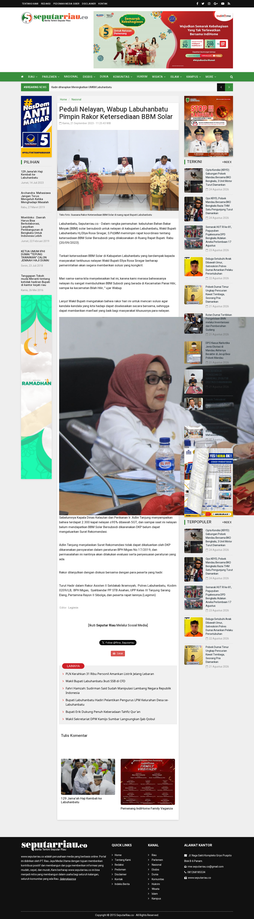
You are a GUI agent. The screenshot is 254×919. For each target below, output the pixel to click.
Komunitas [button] (121, 77)
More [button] (209, 77)
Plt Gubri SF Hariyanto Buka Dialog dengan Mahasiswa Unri (218, 431)
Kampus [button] (192, 77)
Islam (155, 894)
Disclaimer (89, 3)
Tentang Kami (30, 3)
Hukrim (142, 77)
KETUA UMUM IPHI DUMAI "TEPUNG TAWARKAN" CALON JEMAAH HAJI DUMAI (35, 256)
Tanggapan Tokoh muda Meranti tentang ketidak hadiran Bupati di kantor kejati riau (35, 280)
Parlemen (157, 860)
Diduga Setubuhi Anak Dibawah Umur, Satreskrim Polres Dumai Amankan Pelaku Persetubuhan (219, 266)
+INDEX (227, 162)
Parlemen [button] (49, 77)
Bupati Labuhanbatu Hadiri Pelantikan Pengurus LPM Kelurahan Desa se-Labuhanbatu (117, 702)
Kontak (102, 3)
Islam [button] (174, 77)
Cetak (119, 653)
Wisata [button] (157, 77)
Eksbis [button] (88, 77)
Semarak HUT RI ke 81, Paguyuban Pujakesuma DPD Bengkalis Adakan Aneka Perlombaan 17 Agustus (219, 236)
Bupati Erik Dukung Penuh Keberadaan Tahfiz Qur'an (103, 712)
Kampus (156, 899)
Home (63, 99)
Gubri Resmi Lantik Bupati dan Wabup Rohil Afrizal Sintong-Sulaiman (91, 87)
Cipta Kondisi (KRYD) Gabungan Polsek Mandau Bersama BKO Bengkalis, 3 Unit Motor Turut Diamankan (219, 177)
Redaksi (46, 3)
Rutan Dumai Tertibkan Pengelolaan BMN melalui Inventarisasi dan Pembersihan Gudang (219, 322)
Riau (154, 855)
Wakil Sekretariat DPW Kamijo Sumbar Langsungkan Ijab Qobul (110, 719)
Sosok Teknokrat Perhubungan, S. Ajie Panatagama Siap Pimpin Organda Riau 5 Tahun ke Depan (219, 407)
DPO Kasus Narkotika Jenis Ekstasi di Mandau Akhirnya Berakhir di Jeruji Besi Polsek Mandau (218, 350)
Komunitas (158, 879)
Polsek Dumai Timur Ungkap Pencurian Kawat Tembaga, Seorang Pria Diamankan (217, 294)
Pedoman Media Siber (66, 3)
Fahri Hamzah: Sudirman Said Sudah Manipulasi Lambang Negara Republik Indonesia (118, 690)
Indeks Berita (122, 884)
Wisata (155, 889)
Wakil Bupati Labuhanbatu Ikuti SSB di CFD (95, 681)
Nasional (71, 77)
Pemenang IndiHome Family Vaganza (147, 808)
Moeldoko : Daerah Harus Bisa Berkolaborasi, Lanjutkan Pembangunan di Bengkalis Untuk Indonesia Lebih (33, 226)
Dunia (104, 77)
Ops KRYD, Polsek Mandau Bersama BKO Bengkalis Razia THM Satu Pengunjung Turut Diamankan (219, 205)
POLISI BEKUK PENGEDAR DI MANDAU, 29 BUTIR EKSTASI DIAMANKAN (219, 376)
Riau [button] (31, 77)
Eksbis (155, 870)
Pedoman (120, 870)
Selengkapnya (68, 879)
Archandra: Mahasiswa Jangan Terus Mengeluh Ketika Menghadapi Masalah (36, 197)
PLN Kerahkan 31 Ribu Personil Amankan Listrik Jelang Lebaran (110, 674)
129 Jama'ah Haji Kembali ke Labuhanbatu (32, 175)
